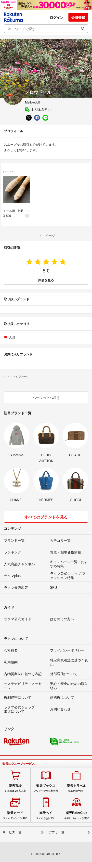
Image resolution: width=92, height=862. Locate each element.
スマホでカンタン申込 (15, 815)
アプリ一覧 (57, 832)
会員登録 (78, 17)
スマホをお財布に (46, 815)
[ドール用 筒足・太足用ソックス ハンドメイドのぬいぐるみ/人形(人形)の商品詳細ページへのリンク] (16, 189)
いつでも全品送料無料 (46, 788)
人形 (12, 337)
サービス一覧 (12, 832)
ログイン (57, 17)
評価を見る (46, 280)
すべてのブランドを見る (46, 517)
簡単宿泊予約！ (76, 788)
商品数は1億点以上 (15, 788)
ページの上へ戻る (46, 397)
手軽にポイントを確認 (76, 815)
